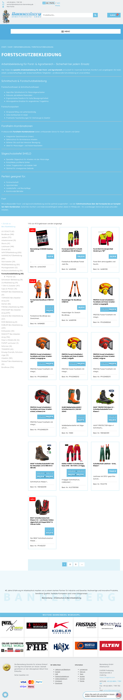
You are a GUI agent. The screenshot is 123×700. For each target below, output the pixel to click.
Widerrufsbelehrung (61, 679)
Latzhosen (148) (7, 246)
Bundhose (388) (7, 234)
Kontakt (57, 672)
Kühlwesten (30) (7, 331)
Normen (82, 679)
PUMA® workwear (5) (9, 343)
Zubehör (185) (6, 358)
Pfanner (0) (10, 277)
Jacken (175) (6, 237)
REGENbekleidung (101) (10, 264)
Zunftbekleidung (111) (9, 283)
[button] (66, 31)
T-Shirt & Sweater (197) (10, 286)
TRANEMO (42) (7, 349)
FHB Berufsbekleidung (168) (12, 307)
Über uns (82, 672)
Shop (10, 47)
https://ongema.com (107, 677)
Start (3, 47)
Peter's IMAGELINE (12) (10, 340)
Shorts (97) (5, 243)
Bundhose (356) (7, 367)
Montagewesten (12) (9, 267)
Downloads (58, 683)
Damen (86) (6, 304)
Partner (82, 681)
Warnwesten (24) (8, 261)
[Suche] (95, 15)
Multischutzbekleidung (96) (12, 270)
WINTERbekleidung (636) (11, 252)
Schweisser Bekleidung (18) (12, 280)
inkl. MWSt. (50, 3)
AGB (56, 674)
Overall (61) (5, 249)
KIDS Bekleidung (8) (9, 322)
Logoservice (83, 669)
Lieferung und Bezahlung (62, 669)
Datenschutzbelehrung (62, 676)
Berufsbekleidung (22, 47)
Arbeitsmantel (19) (8, 240)
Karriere (82, 676)
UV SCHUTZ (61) (7, 231)
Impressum (58, 681)
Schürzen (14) (6, 346)
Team (81, 674)
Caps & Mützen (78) (9, 289)
